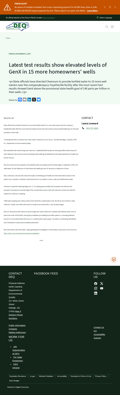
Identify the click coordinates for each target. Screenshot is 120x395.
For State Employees (17, 359)
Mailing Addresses (17, 332)
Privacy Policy (100, 376)
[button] (105, 27)
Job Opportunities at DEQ (18, 350)
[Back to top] (114, 259)
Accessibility (62, 376)
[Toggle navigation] (114, 27)
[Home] (18, 24)
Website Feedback (46, 376)
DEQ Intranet (16, 366)
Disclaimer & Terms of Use (81, 376)
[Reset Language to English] (98, 17)
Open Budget (14, 381)
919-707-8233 (92, 128)
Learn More (92, 10)
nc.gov (32, 376)
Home (8, 38)
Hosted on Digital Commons (18, 387)
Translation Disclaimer (17, 376)
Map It (18, 311)
